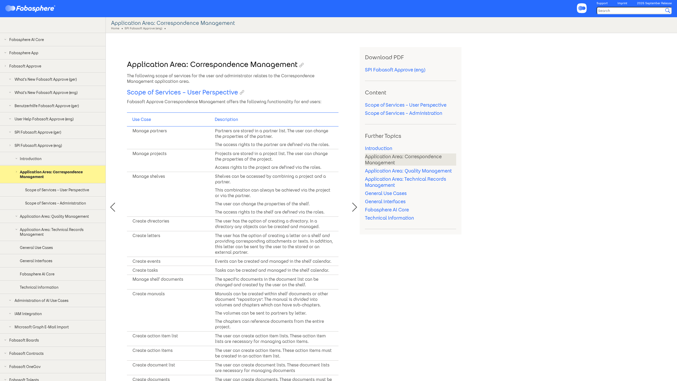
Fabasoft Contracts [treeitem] (26, 353)
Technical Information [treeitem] (39, 287)
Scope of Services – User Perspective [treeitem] (57, 190)
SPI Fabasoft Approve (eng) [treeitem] (38, 145)
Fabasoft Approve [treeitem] (25, 66)
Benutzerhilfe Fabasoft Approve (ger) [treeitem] (47, 105)
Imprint (622, 3)
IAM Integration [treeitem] (28, 313)
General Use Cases (386, 193)
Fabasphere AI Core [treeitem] (26, 39)
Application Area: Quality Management (408, 171)
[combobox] (634, 10)
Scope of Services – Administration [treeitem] (55, 203)
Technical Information (389, 218)
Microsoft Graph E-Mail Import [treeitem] (42, 327)
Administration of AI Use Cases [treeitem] (41, 300)
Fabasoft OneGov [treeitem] (25, 366)
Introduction (378, 148)
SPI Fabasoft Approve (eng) (143, 28)
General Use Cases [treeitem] (36, 247)
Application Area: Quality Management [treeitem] (54, 216)
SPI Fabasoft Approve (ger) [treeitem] (38, 132)
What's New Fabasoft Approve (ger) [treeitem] (46, 79)
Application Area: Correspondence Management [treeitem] (51, 174)
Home (115, 28)
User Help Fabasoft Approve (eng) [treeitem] (44, 119)
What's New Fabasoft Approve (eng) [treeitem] (46, 92)
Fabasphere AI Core (387, 210)
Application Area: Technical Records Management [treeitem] (52, 232)
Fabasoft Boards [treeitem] (24, 340)
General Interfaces (385, 201)
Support (602, 3)
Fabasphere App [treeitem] (23, 53)
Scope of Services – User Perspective (405, 105)
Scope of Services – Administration (403, 113)
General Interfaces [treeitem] (36, 260)
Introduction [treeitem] (31, 158)
